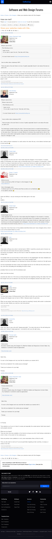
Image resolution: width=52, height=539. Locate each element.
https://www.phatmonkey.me (22, 56)
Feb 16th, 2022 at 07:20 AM (7, 168)
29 (13, 30)
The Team (3, 501)
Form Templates (5, 524)
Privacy (49, 531)
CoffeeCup (4, 499)
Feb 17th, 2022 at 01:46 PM (7, 202)
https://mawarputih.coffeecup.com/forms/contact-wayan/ (12, 83)
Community (43, 499)
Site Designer (13, 15)
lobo (10, 237)
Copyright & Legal (43, 531)
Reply (16, 24)
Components (4, 527)
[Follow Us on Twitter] (30, 491)
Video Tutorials (43, 504)
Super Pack (16, 507)
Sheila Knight (12, 151)
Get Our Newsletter (5, 507)
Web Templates (4, 519)
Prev (3, 30)
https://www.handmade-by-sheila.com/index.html (30, 166)
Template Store (5, 516)
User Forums (43, 509)
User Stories (43, 512)
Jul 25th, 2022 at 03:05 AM (7, 373)
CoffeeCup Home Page (10, 531)
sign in (6, 22)
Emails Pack (16, 501)
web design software (6, 477)
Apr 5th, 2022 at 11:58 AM (6, 282)
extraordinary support (6, 478)
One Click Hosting (31, 504)
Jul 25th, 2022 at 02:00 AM (7, 331)
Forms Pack (16, 504)
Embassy (42, 507)
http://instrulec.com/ (6, 351)
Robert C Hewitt (13, 172)
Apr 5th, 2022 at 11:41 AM (6, 233)
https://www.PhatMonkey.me (6, 145)
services (15, 477)
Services (29, 499)
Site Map (19, 533)
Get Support (35, 531)
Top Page (3, 531)
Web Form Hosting (31, 509)
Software (16, 499)
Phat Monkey (12, 90)
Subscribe (23, 24)
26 (7, 30)
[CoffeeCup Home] (27, 2)
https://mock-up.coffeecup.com (28, 310)
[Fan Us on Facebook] (33, 491)
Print (10, 24)
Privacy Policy (30, 536)
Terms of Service (38, 536)
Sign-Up (45, 486)
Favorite (31, 24)
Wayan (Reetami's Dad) (15, 36)
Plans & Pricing (30, 512)
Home (2, 15)
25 (5, 30)
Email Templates (5, 521)
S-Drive (29, 501)
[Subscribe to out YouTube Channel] (37, 491)
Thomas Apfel (12, 335)
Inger (10, 286)
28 (11, 30)
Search (4, 24)
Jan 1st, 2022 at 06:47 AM (7, 32)
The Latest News (5, 504)
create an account (22, 22)
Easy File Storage (31, 507)
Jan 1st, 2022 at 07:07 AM (7, 87)
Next (16, 30)
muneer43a (12, 319)
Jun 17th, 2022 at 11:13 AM (7, 315)
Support (42, 501)
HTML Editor (27, 475)
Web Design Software (27, 531)
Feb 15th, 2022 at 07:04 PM (7, 147)
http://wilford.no (5, 183)
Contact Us (3, 509)
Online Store (19, 531)
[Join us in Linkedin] (40, 491)
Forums (6, 15)
